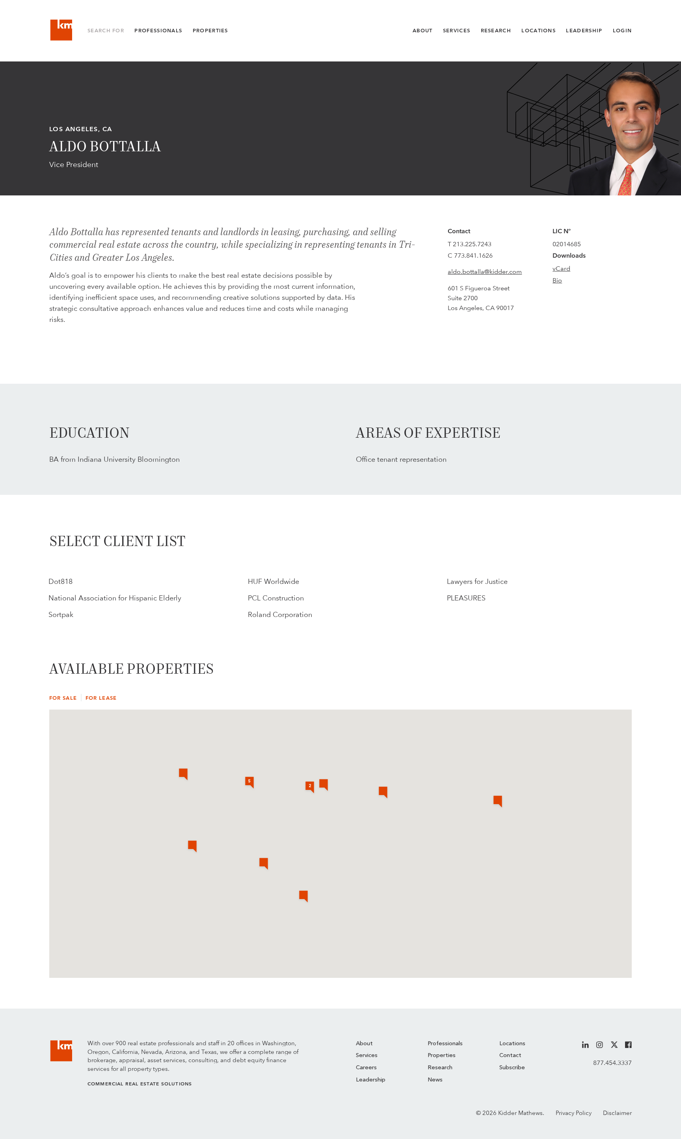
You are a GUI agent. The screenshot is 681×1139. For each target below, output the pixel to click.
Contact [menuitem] (510, 1056)
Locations (538, 30)
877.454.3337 (612, 1063)
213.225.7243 (472, 244)
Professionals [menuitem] (445, 1044)
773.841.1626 (473, 255)
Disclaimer (617, 1113)
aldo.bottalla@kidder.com (485, 271)
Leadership (584, 30)
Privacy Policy (574, 1113)
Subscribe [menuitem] (512, 1068)
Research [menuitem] (440, 1068)
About (423, 30)
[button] (323, 785)
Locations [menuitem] (512, 1044)
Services (457, 30)
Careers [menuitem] (366, 1068)
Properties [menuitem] (442, 1056)
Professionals (158, 30)
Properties (210, 30)
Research (496, 30)
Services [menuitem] (367, 1056)
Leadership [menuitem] (370, 1080)
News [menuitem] (435, 1080)
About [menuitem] (364, 1044)
